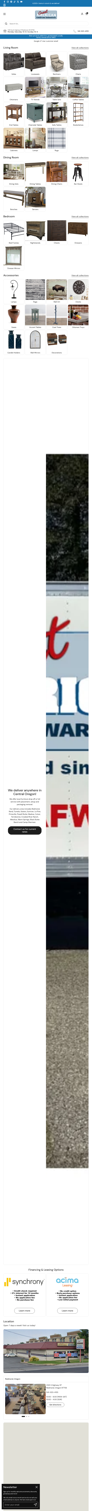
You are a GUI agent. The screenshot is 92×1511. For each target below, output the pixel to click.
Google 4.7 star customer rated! (46, 41)
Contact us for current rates (24, 830)
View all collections (80, 48)
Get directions (55, 1405)
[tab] (46, 1379)
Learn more (24, 1310)
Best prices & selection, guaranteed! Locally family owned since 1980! (46, 36)
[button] (23, 1416)
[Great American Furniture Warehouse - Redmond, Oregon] (46, 14)
